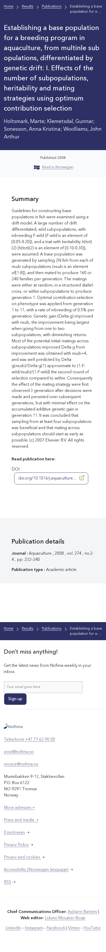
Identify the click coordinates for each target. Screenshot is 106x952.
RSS (7, 882)
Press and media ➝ (21, 820)
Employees (14, 833)
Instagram (34, 928)
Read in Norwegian (58, 167)
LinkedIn (13, 928)
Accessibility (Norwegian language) (36, 870)
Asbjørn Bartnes (82, 912)
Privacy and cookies (22, 857)
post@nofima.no (19, 752)
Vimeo (74, 928)
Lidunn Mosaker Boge (65, 918)
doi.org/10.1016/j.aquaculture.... (47, 478)
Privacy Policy (16, 845)
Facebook (56, 928)
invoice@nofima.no (21, 764)
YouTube (92, 928)
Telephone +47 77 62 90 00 (29, 740)
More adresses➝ (19, 808)
